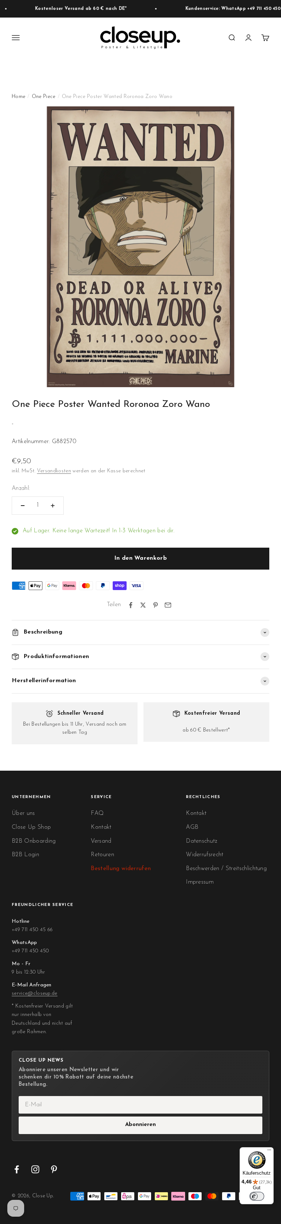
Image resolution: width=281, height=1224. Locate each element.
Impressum (200, 882)
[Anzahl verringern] (22, 505)
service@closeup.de (34, 993)
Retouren (102, 855)
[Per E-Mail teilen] (168, 605)
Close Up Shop (31, 827)
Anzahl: (21, 488)
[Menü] (269, 1151)
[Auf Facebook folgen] (17, 1169)
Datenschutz (201, 841)
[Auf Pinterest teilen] (155, 605)
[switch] (257, 1196)
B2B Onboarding (34, 841)
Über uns (23, 813)
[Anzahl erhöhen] (52, 505)
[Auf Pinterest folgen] (54, 1169)
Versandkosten (54, 471)
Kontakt (101, 827)
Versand (101, 841)
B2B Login (25, 855)
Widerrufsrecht (204, 855)
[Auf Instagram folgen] (35, 1169)
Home (18, 96)
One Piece (44, 96)
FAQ (97, 813)
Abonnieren (140, 1124)
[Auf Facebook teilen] (130, 605)
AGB (192, 827)
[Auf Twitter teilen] (143, 605)
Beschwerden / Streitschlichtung (226, 869)
